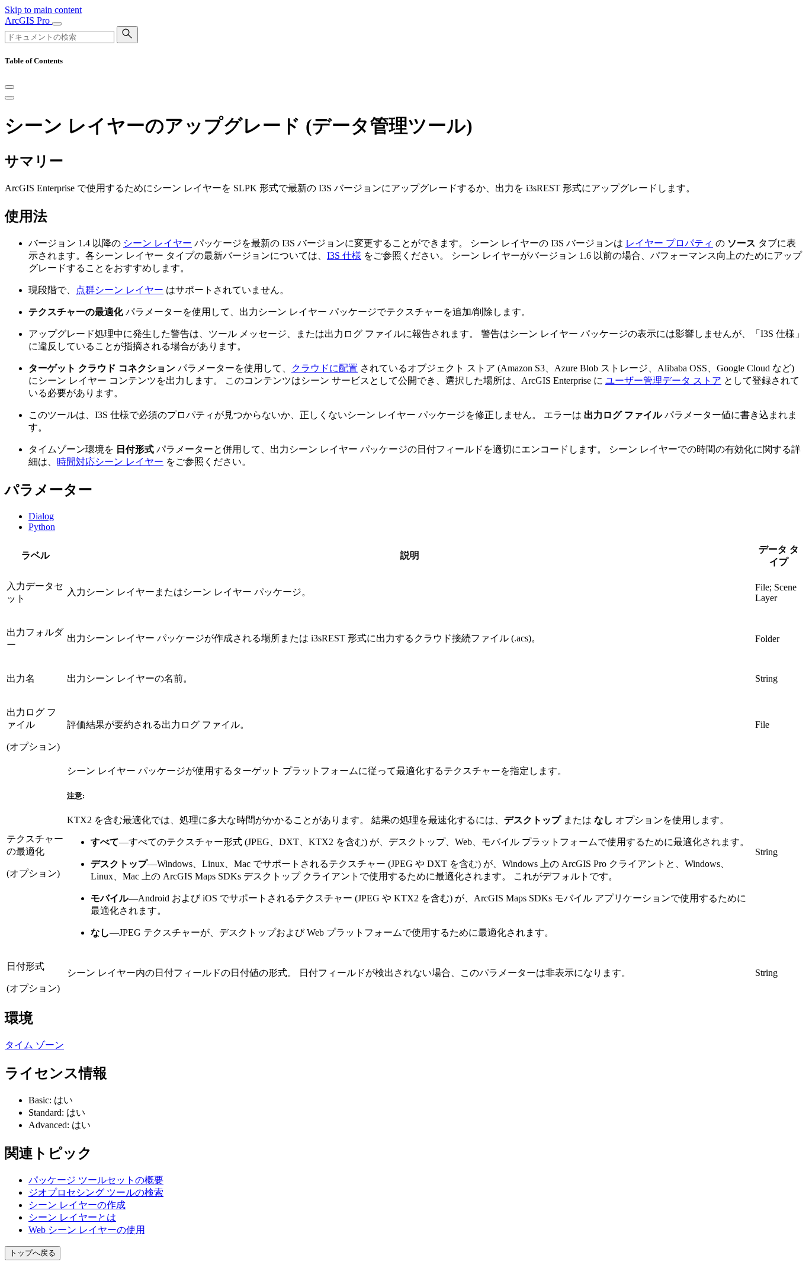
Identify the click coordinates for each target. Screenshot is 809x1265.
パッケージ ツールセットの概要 (95, 1180)
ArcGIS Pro (28, 20)
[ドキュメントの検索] (127, 34)
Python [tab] (41, 527)
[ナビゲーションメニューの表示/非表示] (57, 23)
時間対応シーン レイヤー (110, 462)
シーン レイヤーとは (72, 1217)
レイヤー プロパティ (669, 243)
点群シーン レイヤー (119, 290)
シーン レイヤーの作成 (77, 1205)
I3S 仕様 (344, 256)
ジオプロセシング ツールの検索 (95, 1192)
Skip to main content (43, 10)
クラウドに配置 (324, 368)
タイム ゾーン (34, 1045)
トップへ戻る (32, 1252)
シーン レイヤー (157, 243)
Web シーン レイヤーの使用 (86, 1230)
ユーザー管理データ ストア (663, 380)
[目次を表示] (9, 97)
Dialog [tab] (41, 516)
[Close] (9, 87)
